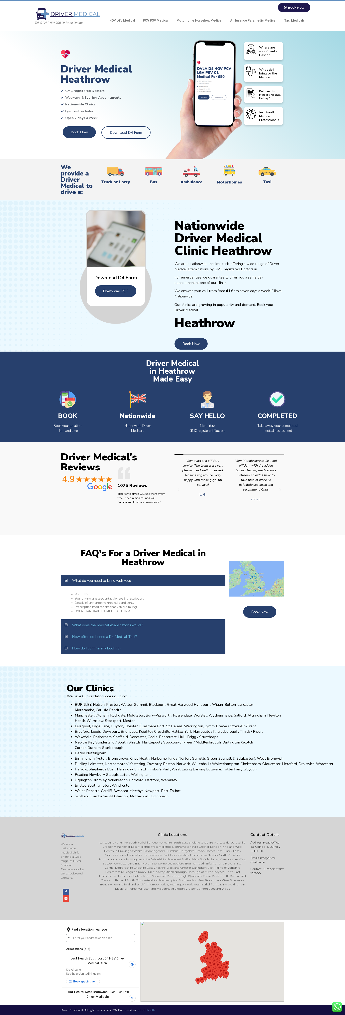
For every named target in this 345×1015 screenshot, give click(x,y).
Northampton (116, 763)
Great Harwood (180, 704)
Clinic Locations (172, 835)
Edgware (213, 769)
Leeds (96, 731)
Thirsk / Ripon (251, 731)
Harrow (81, 769)
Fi (149, 769)
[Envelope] (66, 898)
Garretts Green (204, 758)
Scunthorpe (208, 736)
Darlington (231, 742)
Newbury (97, 774)
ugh (235, 731)
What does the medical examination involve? (107, 625)
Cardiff (106, 790)
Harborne (159, 758)
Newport (152, 790)
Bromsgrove (118, 758)
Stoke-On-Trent (243, 726)
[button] (178, 490)
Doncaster (138, 736)
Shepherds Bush (102, 769)
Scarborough (112, 747)
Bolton (230, 704)
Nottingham (96, 753)
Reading (81, 774)
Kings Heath (140, 758)
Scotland (82, 796)
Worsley (200, 715)
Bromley (99, 780)
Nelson (99, 704)
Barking (199, 769)
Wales (80, 790)
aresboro (224, 731)
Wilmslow (95, 720)
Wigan (217, 704)
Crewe (221, 726)
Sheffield (120, 736)
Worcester (324, 763)
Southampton (98, 785)
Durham (94, 747)
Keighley (146, 731)
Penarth (92, 790)
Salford (240, 715)
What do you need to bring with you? (101, 580)
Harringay (125, 769)
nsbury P (157, 769)
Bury (150, 715)
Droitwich (306, 763)
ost (128, 720)
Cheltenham (251, 763)
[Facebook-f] (66, 892)
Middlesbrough (208, 742)
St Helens (174, 726)
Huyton (117, 726)
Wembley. (169, 780)
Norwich (183, 763)
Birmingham (85, 758)
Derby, (80, 753)
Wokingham (141, 774)
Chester (131, 726)
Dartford (152, 780)
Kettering (136, 763)
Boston (169, 763)
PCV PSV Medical (156, 20)
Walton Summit (134, 704)
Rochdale (117, 715)
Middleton (135, 715)
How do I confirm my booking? (96, 648)
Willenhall (200, 763)
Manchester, (85, 715)
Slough (111, 774)
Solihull (224, 758)
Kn (215, 731)
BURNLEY (83, 704)
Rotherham (102, 736)
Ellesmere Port (152, 726)
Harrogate (201, 731)
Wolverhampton (225, 763)
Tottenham (232, 769)
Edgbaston (244, 758)
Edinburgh (160, 796)
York (188, 731)
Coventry (154, 763)
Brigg (191, 736)
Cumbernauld (101, 796)
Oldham (102, 715)
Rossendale (182, 715)
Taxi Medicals (294, 20)
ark (167, 769)
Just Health (147, 1010)
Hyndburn (202, 704)
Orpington (83, 780)
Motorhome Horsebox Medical (199, 20)
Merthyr (136, 790)
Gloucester (271, 763)
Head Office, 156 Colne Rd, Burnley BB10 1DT (265, 847)
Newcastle (83, 742)
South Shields (129, 742)
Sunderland (105, 742)
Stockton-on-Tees (178, 742)
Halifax (177, 731)
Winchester (121, 785)
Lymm (210, 726)
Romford (136, 780)
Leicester (95, 763)
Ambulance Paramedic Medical (253, 20)
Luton (124, 774)
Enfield (140, 769)
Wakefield (83, 736)
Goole (153, 736)
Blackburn (157, 704)
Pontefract (168, 736)
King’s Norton (179, 758)
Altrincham (257, 715)
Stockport (113, 720)
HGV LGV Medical (122, 20)
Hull (182, 736)
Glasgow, (121, 796)
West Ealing (182, 769)
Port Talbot (171, 790)
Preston (112, 704)
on (133, 720)
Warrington (193, 726)
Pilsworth (164, 715)
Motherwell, (140, 796)
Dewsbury (110, 731)
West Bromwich (270, 758)
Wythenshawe (220, 715)
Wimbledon (118, 780)
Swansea (121, 790)
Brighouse (129, 731)
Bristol (80, 785)
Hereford (289, 763)
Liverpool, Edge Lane (92, 726)
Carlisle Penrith (108, 710)
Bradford (82, 731)
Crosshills (162, 731)
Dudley (81, 763)
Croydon (250, 769)
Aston (101, 758)
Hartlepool (151, 742)
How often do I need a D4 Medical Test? (104, 636)
